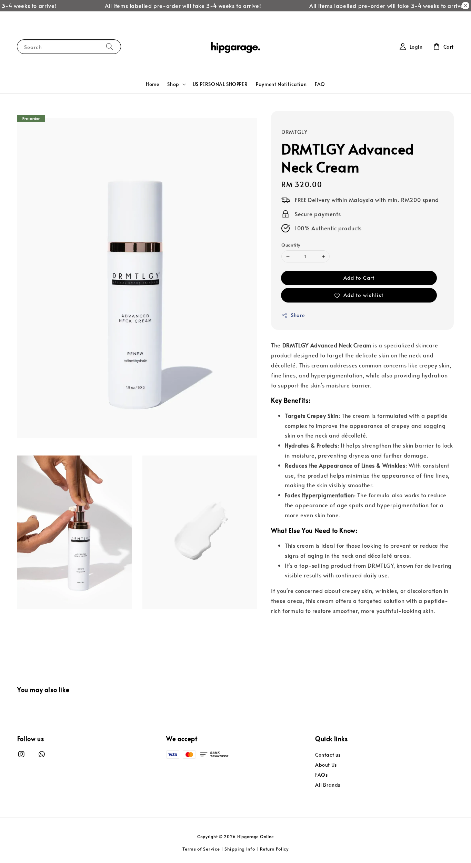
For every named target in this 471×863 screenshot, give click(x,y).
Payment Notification (281, 84)
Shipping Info (239, 849)
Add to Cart (358, 277)
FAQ (320, 84)
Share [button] (297, 315)
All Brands (327, 785)
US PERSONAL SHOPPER (220, 84)
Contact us (328, 755)
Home (152, 84)
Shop (173, 84)
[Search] (110, 46)
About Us (326, 764)
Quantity (290, 245)
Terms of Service (201, 849)
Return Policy (274, 849)
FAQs (321, 774)
